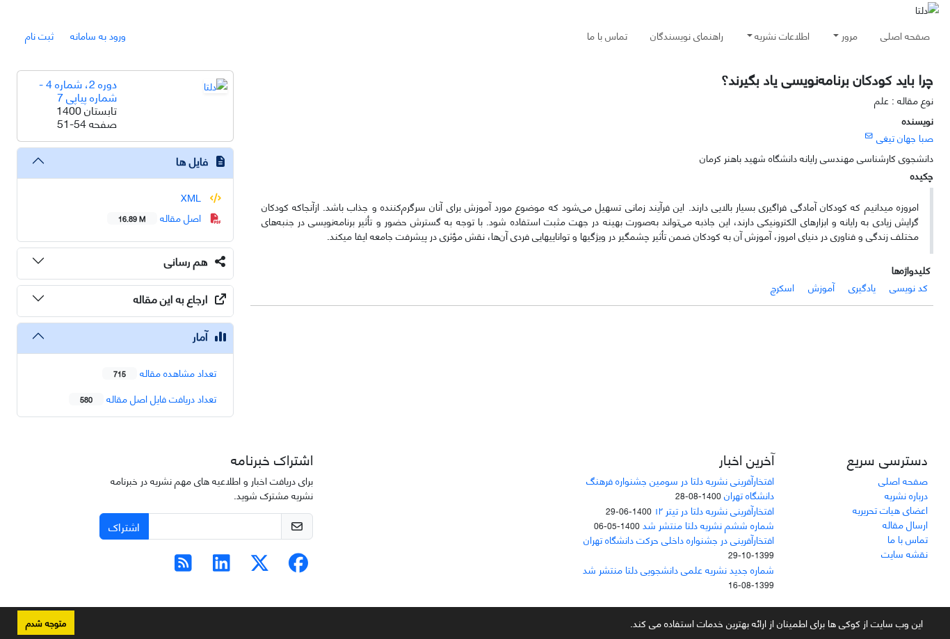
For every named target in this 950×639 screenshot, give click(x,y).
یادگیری (862, 287)
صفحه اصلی (905, 35)
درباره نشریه (906, 494)
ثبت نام (39, 35)
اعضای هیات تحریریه (890, 509)
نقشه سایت (904, 553)
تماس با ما (607, 35)
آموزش (821, 287)
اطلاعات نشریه (782, 35)
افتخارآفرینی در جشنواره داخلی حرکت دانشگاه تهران (678, 539)
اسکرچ (782, 287)
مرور (850, 35)
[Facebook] (298, 565)
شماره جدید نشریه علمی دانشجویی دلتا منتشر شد (678, 569)
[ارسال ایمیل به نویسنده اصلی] (868, 135)
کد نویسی (908, 287)
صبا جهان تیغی (904, 137)
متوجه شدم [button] (46, 622)
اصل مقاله (161, 217)
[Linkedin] (221, 565)
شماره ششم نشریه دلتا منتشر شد (708, 524)
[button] (625, 626)
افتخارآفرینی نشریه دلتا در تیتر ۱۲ (714, 510)
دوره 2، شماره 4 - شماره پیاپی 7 (78, 89)
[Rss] (183, 565)
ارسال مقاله (905, 524)
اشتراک (124, 526)
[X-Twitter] (260, 565)
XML (192, 197)
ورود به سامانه (98, 35)
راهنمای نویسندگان (686, 35)
